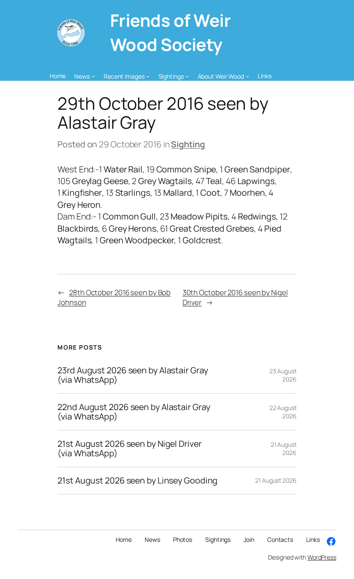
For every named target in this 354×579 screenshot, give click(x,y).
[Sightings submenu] (187, 76)
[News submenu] (93, 76)
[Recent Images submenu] (147, 76)
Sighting (188, 144)
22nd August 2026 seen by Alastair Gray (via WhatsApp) (133, 411)
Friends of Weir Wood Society (170, 32)
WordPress (321, 557)
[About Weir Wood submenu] (247, 76)
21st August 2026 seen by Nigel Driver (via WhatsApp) (129, 448)
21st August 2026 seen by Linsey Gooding (137, 480)
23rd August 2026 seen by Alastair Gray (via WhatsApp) (132, 375)
